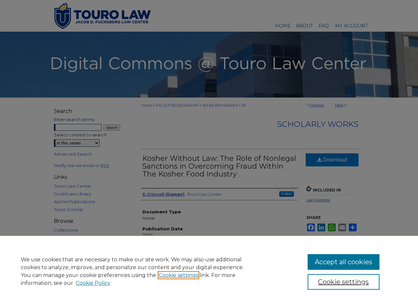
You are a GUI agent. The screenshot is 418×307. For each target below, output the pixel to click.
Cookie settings (178, 275)
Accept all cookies (343, 262)
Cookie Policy (93, 283)
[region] (209, 271)
